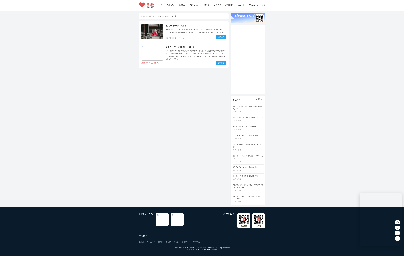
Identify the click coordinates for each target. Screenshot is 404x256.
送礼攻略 (194, 5)
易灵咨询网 (186, 242)
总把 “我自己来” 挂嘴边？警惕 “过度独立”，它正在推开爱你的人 (248, 186)
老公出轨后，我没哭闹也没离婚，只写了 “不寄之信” (248, 157)
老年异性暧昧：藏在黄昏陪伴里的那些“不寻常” (248, 118)
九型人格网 (151, 242)
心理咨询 (170, 5)
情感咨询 (182, 5)
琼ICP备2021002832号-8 (195, 250)
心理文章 (206, 5)
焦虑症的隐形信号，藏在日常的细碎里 (245, 127)
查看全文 (221, 37)
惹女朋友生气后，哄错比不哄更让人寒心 (246, 176)
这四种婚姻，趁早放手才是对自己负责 (245, 135)
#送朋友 (181, 38)
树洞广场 (217, 5)
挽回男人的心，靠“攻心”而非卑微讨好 (245, 167)
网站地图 (207, 250)
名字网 (168, 242)
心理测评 (229, 5)
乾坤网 (160, 242)
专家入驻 (241, 5)
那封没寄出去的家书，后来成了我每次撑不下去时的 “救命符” (248, 197)
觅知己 (141, 242)
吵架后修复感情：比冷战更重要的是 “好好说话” (247, 146)
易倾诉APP (253, 5)
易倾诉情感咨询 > (147, 16)
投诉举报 (215, 250)
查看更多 (259, 99)
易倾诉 (176, 242)
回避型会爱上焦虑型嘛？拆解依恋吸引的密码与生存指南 (248, 108)
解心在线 (196, 242)
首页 (160, 5)
